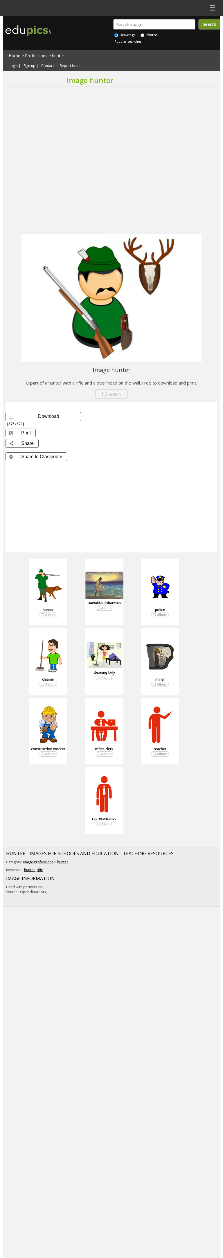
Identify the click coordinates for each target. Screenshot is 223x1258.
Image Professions (38, 862)
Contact (47, 65)
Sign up (29, 65)
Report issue (70, 65)
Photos (151, 34)
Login (13, 65)
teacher (160, 748)
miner (160, 679)
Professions (36, 55)
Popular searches (127, 41)
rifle (40, 869)
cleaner (48, 679)
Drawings (127, 34)
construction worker (48, 748)
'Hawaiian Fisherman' (104, 603)
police (160, 609)
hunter (58, 55)
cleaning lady (104, 672)
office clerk (104, 748)
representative (104, 818)
